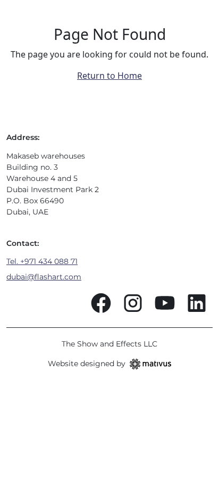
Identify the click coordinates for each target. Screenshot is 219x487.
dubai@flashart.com (43, 277)
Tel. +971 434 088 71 (42, 261)
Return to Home (109, 75)
